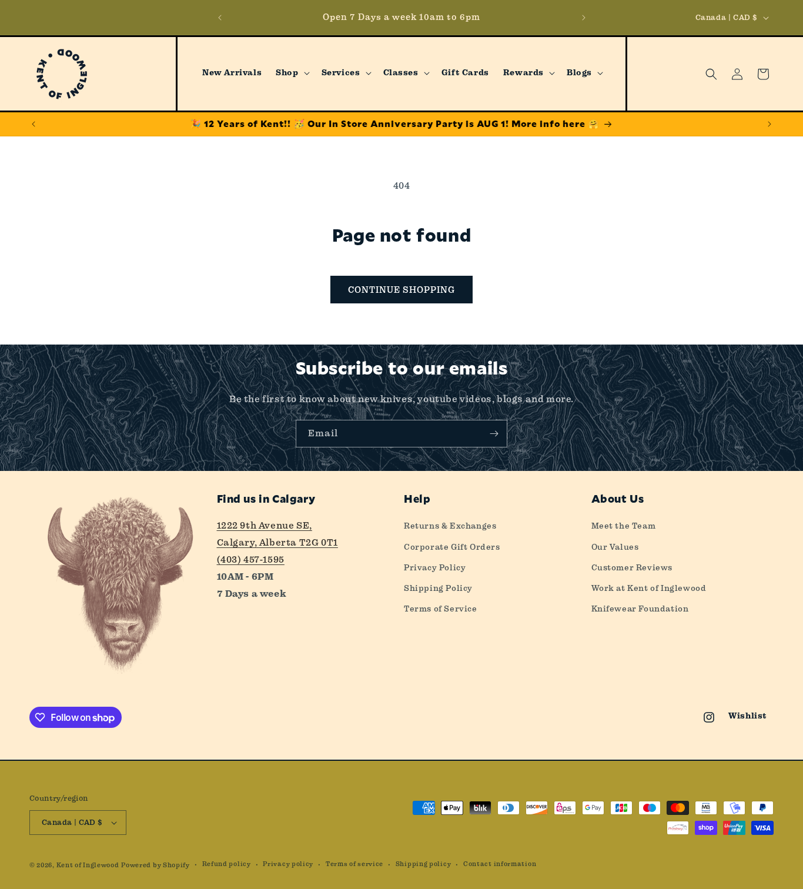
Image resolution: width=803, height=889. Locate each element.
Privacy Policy (435, 567)
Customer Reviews (632, 567)
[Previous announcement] (220, 17)
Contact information (499, 864)
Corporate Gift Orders (452, 547)
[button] (291, 73)
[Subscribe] (494, 433)
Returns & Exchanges (450, 525)
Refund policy (226, 864)
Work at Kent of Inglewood (649, 588)
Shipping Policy (438, 588)
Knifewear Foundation (640, 608)
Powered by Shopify (155, 865)
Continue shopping (401, 290)
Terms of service (354, 864)
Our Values (615, 547)
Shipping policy (423, 864)
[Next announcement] (584, 17)
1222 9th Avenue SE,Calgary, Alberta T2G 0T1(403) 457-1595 (277, 542)
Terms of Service (440, 608)
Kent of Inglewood (87, 865)
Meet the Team (623, 525)
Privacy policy (288, 864)
